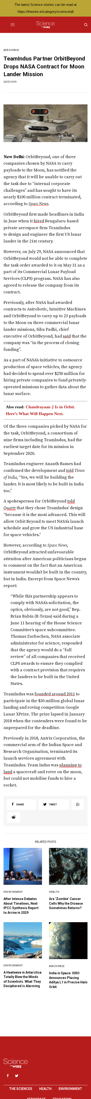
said (67, 336)
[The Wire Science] (45, 24)
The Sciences (20, 1089)
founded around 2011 (55, 694)
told (70, 470)
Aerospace (11, 50)
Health (54, 891)
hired (39, 221)
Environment (13, 891)
